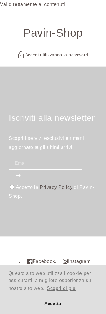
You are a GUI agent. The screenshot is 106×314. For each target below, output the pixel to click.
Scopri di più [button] (61, 288)
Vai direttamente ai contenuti (32, 4)
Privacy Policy (56, 187)
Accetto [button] (53, 303)
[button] (53, 55)
